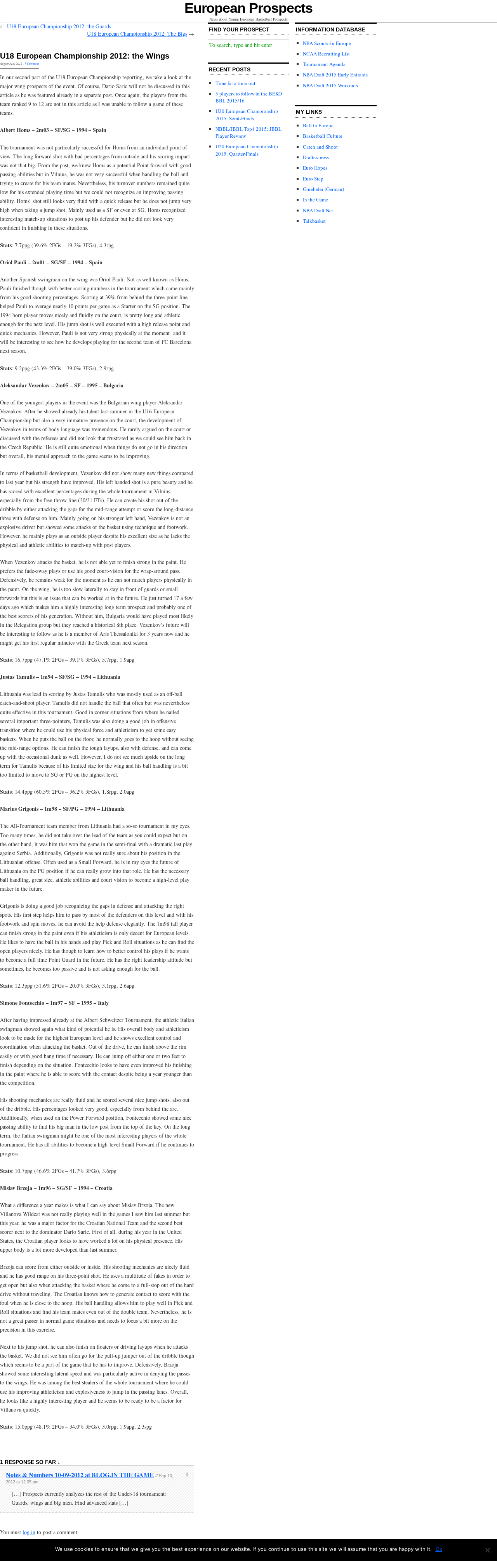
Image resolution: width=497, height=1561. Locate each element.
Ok (439, 1549)
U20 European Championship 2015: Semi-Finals (246, 114)
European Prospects (248, 8)
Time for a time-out (235, 83)
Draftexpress (316, 157)
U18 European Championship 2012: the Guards (59, 26)
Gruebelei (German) (323, 189)
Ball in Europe (318, 125)
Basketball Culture (322, 135)
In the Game (315, 199)
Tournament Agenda (324, 64)
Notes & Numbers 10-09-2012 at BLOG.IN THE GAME (80, 1474)
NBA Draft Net (318, 210)
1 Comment (31, 63)
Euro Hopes (315, 167)
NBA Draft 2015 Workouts (330, 85)
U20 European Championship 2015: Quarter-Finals (246, 150)
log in (29, 1532)
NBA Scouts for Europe (327, 43)
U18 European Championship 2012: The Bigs (137, 33)
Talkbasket (314, 220)
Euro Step (313, 178)
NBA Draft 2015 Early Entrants (335, 74)
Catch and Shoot (320, 146)
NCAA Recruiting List (326, 53)
